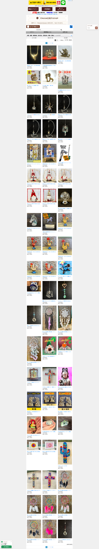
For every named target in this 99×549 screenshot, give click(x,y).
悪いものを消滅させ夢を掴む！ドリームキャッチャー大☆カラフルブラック (65, 490)
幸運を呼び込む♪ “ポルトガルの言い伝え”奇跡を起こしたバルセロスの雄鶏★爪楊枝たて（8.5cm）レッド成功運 (49, 276)
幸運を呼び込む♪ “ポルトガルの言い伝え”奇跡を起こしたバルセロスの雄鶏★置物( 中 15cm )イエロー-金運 (65, 256)
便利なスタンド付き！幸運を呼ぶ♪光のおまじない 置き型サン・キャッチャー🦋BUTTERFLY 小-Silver (34, 139)
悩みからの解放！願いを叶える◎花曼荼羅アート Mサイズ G (34, 451)
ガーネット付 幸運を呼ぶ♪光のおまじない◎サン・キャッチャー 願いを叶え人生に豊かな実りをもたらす (65, 539)
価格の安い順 (50, 37)
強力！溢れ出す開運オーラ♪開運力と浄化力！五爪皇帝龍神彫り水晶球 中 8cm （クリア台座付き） (65, 208)
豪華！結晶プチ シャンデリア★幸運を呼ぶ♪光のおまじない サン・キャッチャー (65, 139)
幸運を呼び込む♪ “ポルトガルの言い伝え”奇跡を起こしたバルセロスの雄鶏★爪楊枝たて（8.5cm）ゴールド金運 (34, 276)
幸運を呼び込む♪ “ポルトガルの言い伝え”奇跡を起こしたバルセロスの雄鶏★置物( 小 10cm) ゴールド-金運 (49, 251)
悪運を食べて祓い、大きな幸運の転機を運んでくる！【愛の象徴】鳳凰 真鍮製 (65, 60)
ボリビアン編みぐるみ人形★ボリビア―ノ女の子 (34, 435)
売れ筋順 (65, 37)
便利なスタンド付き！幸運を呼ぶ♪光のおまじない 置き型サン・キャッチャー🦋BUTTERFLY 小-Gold (65, 114)
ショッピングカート (71, 26)
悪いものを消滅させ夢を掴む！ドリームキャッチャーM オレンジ (49, 539)
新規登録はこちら (47, 32)
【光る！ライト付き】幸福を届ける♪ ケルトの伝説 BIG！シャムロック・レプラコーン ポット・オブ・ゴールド (49, 356)
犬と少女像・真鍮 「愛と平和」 (48, 85)
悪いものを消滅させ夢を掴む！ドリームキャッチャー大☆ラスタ (34, 539)
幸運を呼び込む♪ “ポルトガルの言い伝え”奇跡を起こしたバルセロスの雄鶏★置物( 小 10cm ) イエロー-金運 (65, 228)
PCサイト (70, 0)
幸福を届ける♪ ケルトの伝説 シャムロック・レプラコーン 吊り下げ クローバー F (65, 351)
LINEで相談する (6, 546)
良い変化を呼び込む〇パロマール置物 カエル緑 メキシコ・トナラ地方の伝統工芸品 (65, 431)
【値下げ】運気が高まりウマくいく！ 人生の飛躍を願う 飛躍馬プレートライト (49, 231)
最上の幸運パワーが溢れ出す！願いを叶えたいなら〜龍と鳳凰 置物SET (65, 411)
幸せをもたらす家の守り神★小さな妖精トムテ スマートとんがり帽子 (49, 203)
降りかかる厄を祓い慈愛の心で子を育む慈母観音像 (65, 387)
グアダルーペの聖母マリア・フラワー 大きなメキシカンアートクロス (49, 490)
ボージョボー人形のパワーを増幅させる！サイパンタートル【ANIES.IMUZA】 (65, 276)
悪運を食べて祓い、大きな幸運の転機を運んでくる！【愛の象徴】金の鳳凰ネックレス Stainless (34, 65)
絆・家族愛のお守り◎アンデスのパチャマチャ (65, 90)
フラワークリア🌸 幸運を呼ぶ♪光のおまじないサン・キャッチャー (34, 114)
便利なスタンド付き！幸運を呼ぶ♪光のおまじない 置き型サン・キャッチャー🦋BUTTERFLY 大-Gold (49, 139)
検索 (96, 27)
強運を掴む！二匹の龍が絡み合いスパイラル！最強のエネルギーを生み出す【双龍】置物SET (34, 411)
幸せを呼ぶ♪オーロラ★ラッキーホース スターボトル (34, 228)
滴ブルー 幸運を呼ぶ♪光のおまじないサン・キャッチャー (34, 325)
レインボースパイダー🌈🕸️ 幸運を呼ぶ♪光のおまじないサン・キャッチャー (49, 114)
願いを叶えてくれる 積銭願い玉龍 (32, 85)
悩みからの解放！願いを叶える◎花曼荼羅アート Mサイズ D (49, 451)
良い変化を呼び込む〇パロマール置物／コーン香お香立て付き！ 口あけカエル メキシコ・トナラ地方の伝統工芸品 (34, 292)
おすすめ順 (34, 37)
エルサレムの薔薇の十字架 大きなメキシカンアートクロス (34, 490)
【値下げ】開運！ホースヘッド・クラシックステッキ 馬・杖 (65, 162)
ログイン (32, 32)
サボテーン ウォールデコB (62, 465)
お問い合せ (65, 32)
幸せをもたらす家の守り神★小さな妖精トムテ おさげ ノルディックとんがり (34, 183)
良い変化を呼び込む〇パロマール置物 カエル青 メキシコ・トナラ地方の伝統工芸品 (49, 431)
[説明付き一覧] (57, 40)
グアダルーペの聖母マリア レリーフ (33, 382)
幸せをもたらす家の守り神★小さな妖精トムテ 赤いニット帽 (34, 203)
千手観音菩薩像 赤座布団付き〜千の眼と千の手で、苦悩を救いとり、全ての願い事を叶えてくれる (49, 65)
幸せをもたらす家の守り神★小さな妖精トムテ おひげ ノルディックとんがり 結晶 (49, 183)
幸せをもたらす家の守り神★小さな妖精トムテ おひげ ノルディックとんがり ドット (65, 183)
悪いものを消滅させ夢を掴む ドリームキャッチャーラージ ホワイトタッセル (65, 331)
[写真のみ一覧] (55, 40)
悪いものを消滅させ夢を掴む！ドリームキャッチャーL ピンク (34, 362)
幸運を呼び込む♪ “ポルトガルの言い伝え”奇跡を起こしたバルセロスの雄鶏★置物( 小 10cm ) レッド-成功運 (34, 251)
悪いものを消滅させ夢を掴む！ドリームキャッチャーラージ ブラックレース (49, 331)
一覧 (71, 35)
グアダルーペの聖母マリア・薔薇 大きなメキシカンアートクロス (49, 387)
